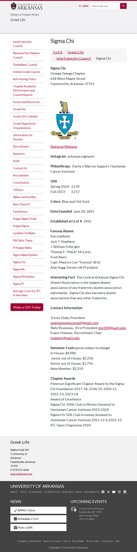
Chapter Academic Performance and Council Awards (24, 90)
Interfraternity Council (22, 44)
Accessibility (78, 541)
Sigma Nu (19, 269)
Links (85, 6)
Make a (25, 527)
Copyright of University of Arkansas (68, 547)
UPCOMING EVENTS (89, 501)
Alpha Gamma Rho (24, 197)
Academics (35, 491)
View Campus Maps (89, 515)
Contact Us (20, 168)
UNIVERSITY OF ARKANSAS (37, 486)
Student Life (52, 491)
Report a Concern (52, 541)
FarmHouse (20, 211)
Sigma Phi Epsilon (24, 276)
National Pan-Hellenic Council (26, 55)
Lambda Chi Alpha (24, 233)
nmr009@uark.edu (112, 328)
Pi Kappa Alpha (22, 247)
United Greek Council (26, 72)
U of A (57, 52)
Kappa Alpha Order (25, 218)
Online (26, 510)
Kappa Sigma (21, 226)
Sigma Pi (18, 284)
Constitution (21, 182)
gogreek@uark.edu (21, 473)
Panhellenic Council (25, 64)
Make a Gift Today (27, 307)
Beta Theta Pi (21, 204)
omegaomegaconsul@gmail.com (74, 323)
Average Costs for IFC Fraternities (27, 293)
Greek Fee (19, 109)
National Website (63, 146)
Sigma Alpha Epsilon (25, 255)
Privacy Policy (93, 541)
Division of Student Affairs (24, 14)
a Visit (28, 519)
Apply (23, 491)
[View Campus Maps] (73, 512)
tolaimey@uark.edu (65, 338)
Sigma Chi (19, 262)
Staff (16, 161)
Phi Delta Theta (22, 240)
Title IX (66, 541)
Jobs (117, 541)
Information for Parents (23, 137)
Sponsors (19, 153)
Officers (18, 190)
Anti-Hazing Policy (24, 79)
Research (68, 491)
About (14, 491)
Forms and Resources (26, 102)
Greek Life (17, 19)
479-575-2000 (86, 519)
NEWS (15, 501)
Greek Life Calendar (25, 116)
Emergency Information (29, 541)
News (79, 491)
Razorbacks (91, 491)
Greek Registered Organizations (24, 125)
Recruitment (21, 146)
